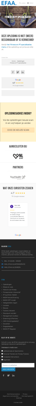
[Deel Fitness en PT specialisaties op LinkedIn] (23, 72)
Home (14, 61)
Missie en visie (8, 287)
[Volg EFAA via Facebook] (4, 375)
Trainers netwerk (9, 311)
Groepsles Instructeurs (11, 357)
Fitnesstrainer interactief (11, 292)
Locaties (6, 305)
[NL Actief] (18, 156)
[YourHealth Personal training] (18, 177)
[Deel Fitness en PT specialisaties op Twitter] (18, 72)
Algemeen (6, 360)
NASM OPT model (9, 300)
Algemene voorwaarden (11, 396)
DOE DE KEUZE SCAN (18, 130)
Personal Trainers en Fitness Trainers (16, 354)
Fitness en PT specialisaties (18, 63)
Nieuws (5, 308)
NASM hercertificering (11, 297)
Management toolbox (10, 316)
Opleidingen (20, 61)
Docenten (6, 324)
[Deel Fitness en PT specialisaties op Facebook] (13, 72)
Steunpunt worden (9, 313)
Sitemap (19, 398)
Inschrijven (8, 369)
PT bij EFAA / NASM (10, 295)
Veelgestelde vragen (10, 303)
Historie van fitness (9, 290)
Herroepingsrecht (27, 396)
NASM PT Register (9, 329)
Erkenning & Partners (10, 318)
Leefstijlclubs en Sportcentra (13, 351)
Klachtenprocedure (13, 394)
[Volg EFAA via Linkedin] (13, 375)
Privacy (25, 394)
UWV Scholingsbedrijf (10, 321)
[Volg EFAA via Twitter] (8, 375)
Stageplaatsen (8, 326)
